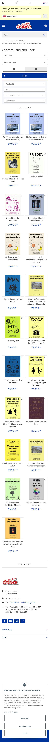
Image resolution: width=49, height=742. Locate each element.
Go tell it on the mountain (12, 219)
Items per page (10, 62)
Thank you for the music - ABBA (12, 464)
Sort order (8, 55)
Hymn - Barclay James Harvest (13, 300)
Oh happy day (13, 340)
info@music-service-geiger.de (23, 602)
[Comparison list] (16, 2)
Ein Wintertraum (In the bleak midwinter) (13, 138)
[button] (45, 3)
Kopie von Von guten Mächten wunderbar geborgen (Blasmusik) (36, 301)
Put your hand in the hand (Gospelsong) (36, 341)
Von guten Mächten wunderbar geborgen (36, 464)
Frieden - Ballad (36, 176)
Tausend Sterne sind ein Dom (36, 422)
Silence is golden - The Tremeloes (13, 381)
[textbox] (21, 16)
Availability (10, 84)
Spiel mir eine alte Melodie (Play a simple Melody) (36, 382)
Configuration (25, 726)
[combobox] (21, 16)
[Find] (44, 34)
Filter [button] (24, 76)
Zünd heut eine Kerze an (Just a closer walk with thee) (12, 544)
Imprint (6, 712)
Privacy (15, 712)
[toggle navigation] (3, 25)
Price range (10, 101)
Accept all (25, 718)
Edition (9, 89)
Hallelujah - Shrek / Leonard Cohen (36, 219)
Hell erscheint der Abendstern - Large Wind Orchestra (36, 259)
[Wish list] (30, 2)
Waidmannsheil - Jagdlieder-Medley (12, 503)
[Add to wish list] (45, 154)
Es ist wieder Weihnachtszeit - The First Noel (13, 178)
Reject (24, 733)
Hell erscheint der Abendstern (12, 258)
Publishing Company (14, 95)
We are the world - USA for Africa (36, 503)
